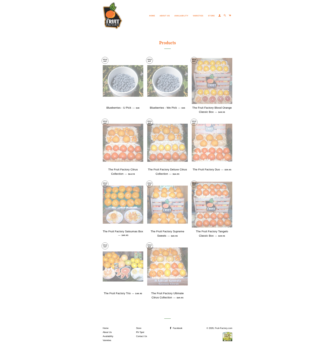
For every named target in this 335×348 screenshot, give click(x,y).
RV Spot (140, 332)
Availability (181, 16)
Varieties (198, 16)
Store (211, 16)
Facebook (177, 328)
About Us (165, 16)
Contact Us (141, 336)
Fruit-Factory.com (223, 328)
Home (152, 16)
